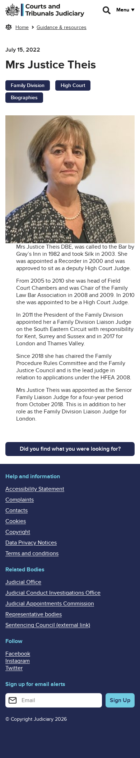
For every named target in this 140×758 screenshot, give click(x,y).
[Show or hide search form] (107, 10)
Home (22, 27)
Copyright (17, 532)
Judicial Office (23, 582)
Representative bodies (33, 614)
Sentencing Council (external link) (47, 625)
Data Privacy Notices (31, 542)
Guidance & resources (62, 27)
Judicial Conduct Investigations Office (53, 592)
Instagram (17, 661)
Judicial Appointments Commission (49, 603)
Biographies (24, 98)
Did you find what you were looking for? (70, 448)
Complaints (19, 499)
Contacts (16, 510)
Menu (122, 10)
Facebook (17, 653)
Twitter (14, 668)
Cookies (15, 521)
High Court (73, 85)
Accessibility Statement (34, 489)
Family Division (28, 85)
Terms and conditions (32, 553)
